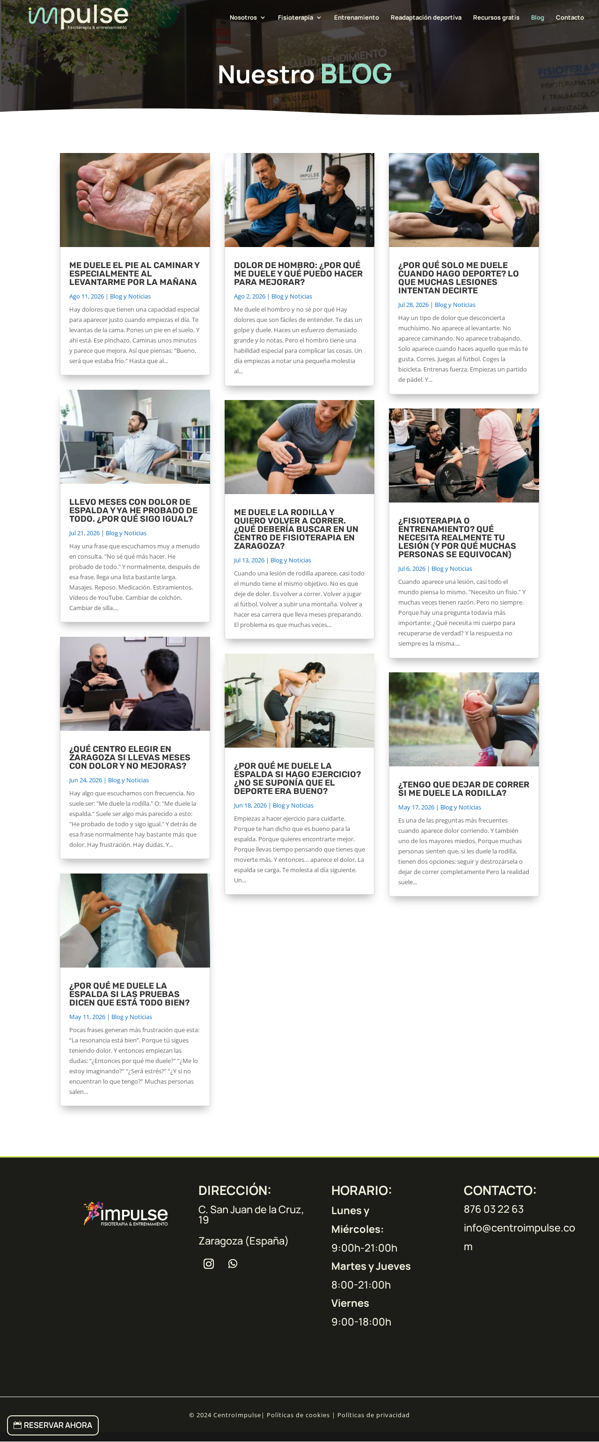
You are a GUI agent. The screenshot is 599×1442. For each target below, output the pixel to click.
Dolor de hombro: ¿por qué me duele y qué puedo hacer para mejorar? (298, 273)
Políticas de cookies (298, 1415)
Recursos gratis (496, 18)
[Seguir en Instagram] (208, 1263)
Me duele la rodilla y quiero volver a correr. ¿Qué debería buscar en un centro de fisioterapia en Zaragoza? (296, 529)
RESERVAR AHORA (58, 1425)
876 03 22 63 (494, 1209)
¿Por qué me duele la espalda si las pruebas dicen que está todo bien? (129, 994)
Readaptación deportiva (426, 18)
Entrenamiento (356, 18)
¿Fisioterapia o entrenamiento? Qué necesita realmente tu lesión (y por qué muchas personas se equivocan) (457, 538)
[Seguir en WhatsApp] (233, 1263)
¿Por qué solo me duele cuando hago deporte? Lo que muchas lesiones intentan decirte (458, 278)
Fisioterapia (295, 18)
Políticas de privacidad (373, 1415)
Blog (537, 18)
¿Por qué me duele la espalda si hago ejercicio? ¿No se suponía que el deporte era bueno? (297, 778)
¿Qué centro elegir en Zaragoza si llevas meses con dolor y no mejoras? (129, 757)
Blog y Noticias (130, 296)
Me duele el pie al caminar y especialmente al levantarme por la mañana (134, 273)
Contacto (570, 18)
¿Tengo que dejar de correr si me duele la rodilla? (463, 788)
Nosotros (243, 18)
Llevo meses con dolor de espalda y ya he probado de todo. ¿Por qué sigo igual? (133, 510)
